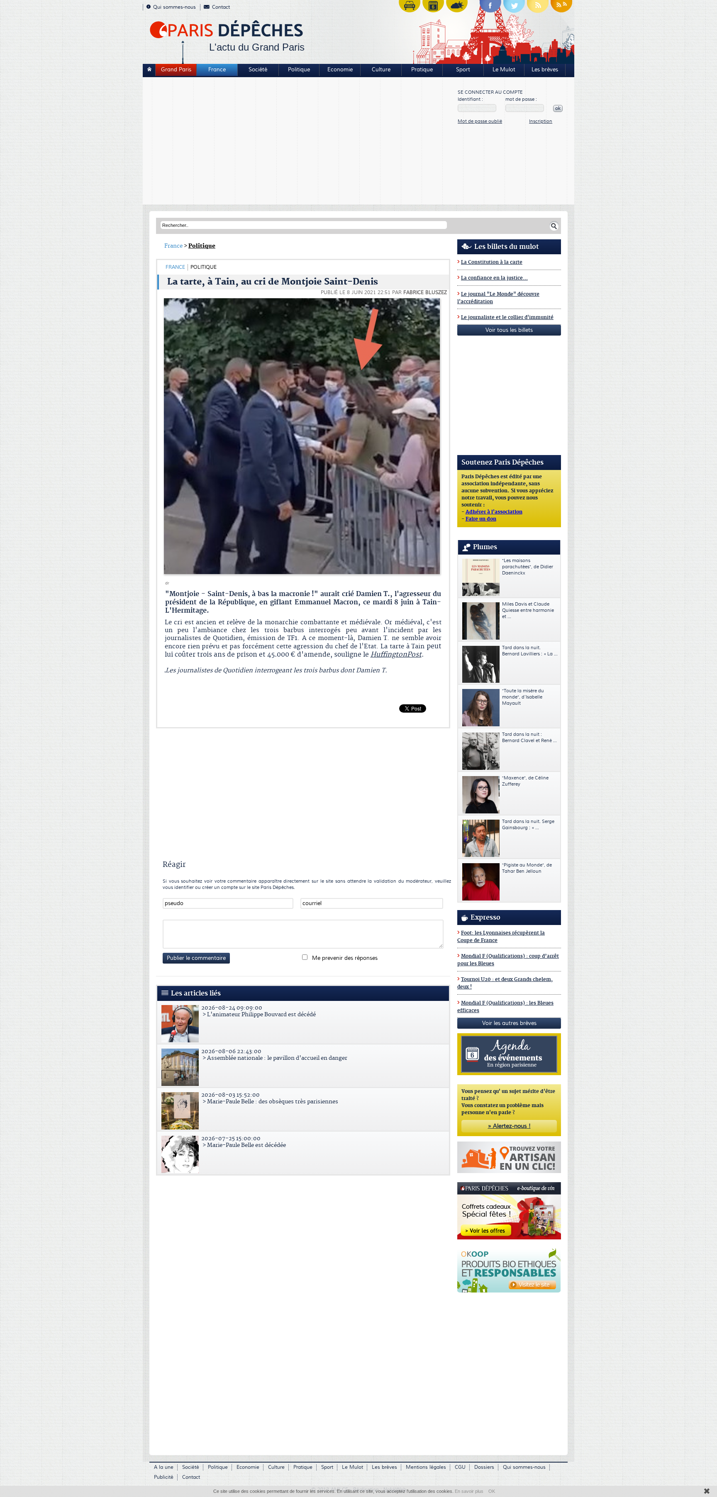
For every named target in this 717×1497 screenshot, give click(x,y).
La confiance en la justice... (494, 278)
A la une (163, 1467)
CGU (460, 1467)
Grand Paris (176, 69)
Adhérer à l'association (494, 512)
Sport (463, 69)
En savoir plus (469, 1491)
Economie (340, 69)
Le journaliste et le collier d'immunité (507, 317)
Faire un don (481, 519)
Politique (299, 69)
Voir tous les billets (509, 330)
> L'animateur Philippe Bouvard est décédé (258, 1011)
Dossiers (484, 1467)
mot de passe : (521, 99)
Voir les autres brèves (509, 1023)
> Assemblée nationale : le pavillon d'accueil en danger (274, 1054)
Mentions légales (426, 1467)
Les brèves (545, 69)
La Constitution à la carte (491, 262)
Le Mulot (504, 69)
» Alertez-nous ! (509, 1126)
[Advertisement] (300, 142)
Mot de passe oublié (480, 121)
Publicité (163, 1477)
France (217, 69)
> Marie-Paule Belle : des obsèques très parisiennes (269, 1098)
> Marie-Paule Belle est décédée (243, 1142)
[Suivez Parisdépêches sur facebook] (490, 8)
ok (558, 108)
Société (258, 69)
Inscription (540, 121)
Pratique (422, 69)
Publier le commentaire (196, 958)
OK (491, 1491)
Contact (221, 7)
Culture (381, 69)
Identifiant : (470, 99)
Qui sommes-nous (174, 7)
